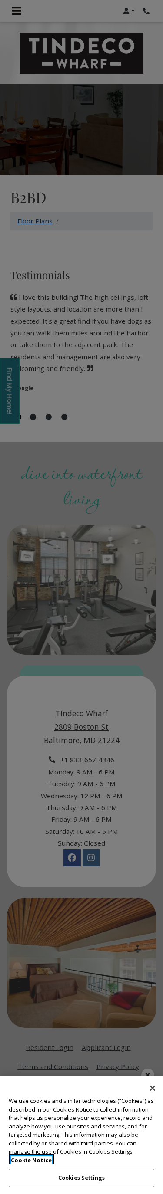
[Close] (152, 1088)
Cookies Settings (81, 1177)
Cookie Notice (31, 1160)
